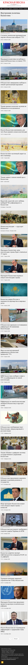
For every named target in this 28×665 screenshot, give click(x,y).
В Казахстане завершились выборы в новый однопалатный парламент (13, 83)
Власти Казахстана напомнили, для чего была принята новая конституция (14, 131)
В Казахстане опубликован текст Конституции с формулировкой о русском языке (12, 429)
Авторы (20, 8)
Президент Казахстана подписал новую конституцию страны (12, 276)
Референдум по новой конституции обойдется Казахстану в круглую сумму (13, 403)
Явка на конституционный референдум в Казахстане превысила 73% (10, 352)
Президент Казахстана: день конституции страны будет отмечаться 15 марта (14, 252)
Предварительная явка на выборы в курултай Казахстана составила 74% (13, 60)
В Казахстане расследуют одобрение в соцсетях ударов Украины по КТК (14, 530)
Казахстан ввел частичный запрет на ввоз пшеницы (13, 154)
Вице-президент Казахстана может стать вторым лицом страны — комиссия (13, 505)
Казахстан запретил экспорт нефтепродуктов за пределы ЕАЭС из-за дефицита (14, 555)
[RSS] (12, 15)
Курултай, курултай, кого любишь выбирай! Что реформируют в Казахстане (12, 203)
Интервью (3, 207)
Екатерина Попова (5, 230)
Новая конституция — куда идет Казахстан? (12, 227)
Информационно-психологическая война (9, 104)
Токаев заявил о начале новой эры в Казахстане (13, 178)
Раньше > (16, 638)
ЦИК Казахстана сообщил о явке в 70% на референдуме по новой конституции (12, 378)
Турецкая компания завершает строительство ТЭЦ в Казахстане (12, 579)
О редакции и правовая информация (8, 659)
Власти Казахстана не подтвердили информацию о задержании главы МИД (13, 629)
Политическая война (5, 33)
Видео (10, 8)
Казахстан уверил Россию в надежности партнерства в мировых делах (13, 301)
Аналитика (15, 8)
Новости (6, 8)
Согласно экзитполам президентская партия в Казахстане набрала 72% (13, 36)
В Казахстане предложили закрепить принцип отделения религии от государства (13, 480)
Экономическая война (5, 151)
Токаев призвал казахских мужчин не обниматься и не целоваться (13, 107)
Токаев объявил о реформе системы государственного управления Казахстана (13, 454)
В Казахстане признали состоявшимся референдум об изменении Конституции (14, 327)
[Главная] (14, 4)
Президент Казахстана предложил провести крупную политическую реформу (12, 604)
